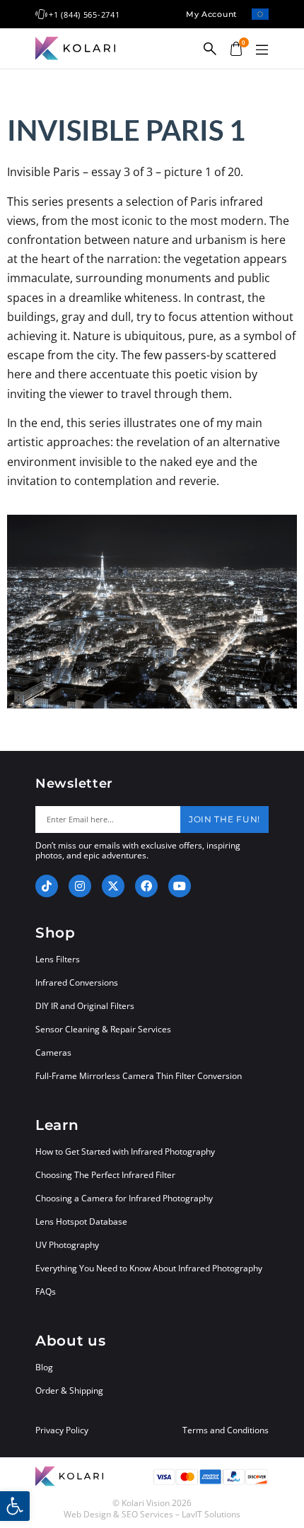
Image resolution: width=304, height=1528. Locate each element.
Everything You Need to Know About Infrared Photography (148, 1268)
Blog (44, 1367)
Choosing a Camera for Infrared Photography (124, 1198)
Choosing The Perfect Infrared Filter (105, 1175)
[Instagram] (80, 886)
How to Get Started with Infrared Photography (125, 1151)
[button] (262, 50)
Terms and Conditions (225, 1430)
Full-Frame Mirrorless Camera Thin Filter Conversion (138, 1076)
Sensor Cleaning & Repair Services (103, 1029)
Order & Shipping (69, 1390)
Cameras (53, 1052)
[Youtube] (179, 886)
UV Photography (67, 1245)
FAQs (45, 1291)
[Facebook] (146, 886)
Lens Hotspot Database (81, 1221)
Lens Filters (57, 959)
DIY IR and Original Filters (84, 1006)
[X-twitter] (113, 886)
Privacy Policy (61, 1430)
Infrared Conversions (76, 982)
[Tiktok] (46, 886)
